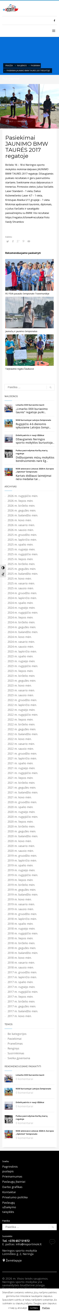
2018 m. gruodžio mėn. (22, 914)
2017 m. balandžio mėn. (23, 1011)
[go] (50, 387)
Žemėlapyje (13, 1260)
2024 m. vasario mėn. (21, 642)
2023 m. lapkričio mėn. (22, 651)
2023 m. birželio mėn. (21, 676)
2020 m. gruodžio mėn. (22, 802)
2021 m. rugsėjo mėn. (21, 768)
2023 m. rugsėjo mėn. (21, 661)
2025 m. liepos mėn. (20, 559)
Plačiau (46, 1307)
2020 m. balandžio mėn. (23, 836)
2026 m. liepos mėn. (20, 501)
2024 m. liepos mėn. (20, 617)
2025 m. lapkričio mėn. (22, 539)
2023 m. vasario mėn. (21, 690)
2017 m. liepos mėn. (20, 996)
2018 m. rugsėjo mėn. (21, 928)
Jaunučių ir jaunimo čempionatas (21, 331)
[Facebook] (54, 20)
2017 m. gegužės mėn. (22, 1006)
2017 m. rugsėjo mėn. (21, 987)
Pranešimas (15, 1043)
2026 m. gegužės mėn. (22, 510)
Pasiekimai (35, 65)
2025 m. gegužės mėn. (22, 569)
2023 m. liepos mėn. (20, 671)
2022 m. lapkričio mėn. (22, 705)
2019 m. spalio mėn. (20, 865)
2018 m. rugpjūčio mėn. (23, 933)
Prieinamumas (12, 1176)
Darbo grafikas (12, 1187)
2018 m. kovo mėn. (20, 957)
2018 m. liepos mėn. (20, 938)
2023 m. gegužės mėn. (22, 680)
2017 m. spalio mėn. (20, 982)
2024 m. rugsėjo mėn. (21, 607)
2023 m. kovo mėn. (20, 685)
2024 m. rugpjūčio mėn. (23, 612)
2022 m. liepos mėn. (20, 719)
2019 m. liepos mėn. (20, 880)
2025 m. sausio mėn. (21, 588)
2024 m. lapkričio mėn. (22, 598)
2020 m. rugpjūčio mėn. (23, 817)
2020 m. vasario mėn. (21, 846)
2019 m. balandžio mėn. (23, 894)
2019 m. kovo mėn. (20, 899)
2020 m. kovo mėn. (20, 841)
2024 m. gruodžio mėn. (22, 593)
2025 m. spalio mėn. (20, 544)
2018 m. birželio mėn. (21, 943)
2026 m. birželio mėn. (21, 505)
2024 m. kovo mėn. (20, 637)
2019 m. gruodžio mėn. (22, 855)
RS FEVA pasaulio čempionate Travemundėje (27, 293)
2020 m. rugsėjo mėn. (21, 812)
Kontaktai (9, 1192)
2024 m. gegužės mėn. (22, 627)
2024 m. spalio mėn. (20, 603)
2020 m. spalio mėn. (20, 807)
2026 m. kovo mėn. (20, 520)
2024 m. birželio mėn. (21, 622)
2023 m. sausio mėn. (21, 695)
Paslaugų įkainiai (13, 1182)
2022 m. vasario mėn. (21, 744)
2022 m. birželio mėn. (21, 724)
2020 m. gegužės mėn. (22, 831)
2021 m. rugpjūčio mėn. (23, 773)
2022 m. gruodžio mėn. (22, 700)
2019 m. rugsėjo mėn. (21, 870)
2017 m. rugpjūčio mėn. (23, 992)
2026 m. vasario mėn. (21, 525)
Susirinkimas (16, 1053)
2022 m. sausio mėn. (21, 748)
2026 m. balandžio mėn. (23, 515)
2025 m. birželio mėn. (21, 564)
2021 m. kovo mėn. (20, 797)
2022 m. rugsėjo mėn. (21, 710)
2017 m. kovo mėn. (20, 1016)
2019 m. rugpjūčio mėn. (23, 875)
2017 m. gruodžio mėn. (22, 972)
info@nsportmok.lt (29, 1244)
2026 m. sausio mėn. (21, 530)
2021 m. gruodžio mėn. (22, 753)
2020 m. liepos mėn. (20, 821)
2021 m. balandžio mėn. (23, 792)
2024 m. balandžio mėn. (23, 632)
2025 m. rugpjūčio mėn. (23, 554)
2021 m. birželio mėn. (21, 782)
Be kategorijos (17, 1034)
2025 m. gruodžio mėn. (22, 535)
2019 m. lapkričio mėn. (22, 860)
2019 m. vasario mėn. (21, 904)
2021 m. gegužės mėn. (22, 787)
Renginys (13, 1048)
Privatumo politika (15, 1197)
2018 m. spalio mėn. (20, 923)
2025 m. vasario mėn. (21, 583)
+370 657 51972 (19, 1241)
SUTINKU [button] (34, 1308)
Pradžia (9, 65)
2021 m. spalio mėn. (20, 763)
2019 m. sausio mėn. (21, 909)
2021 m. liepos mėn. (20, 778)
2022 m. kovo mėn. (20, 739)
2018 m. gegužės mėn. (22, 948)
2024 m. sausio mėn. (21, 646)
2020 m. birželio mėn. (21, 826)
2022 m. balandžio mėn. (23, 734)
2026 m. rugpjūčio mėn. (23, 496)
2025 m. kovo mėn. (20, 578)
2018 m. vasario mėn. (21, 962)
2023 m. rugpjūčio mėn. (23, 666)
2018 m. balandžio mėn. (23, 953)
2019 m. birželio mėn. (21, 885)
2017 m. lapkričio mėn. (22, 977)
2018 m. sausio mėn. (21, 967)
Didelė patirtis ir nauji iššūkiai (30, 435)
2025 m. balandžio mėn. (23, 573)
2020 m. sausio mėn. (21, 851)
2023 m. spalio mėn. (20, 656)
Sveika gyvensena (19, 1058)
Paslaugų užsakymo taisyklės (9, 1207)
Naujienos (22, 65)
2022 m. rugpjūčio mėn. (23, 714)
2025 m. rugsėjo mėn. (21, 549)
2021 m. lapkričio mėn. (22, 758)
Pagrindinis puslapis (10, 1169)
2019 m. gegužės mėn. (22, 889)
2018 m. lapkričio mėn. (22, 919)
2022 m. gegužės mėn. (22, 729)
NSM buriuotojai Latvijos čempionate (33, 420)
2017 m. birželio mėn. (21, 1001)
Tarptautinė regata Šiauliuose (19, 368)
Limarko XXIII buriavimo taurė (30, 404)
